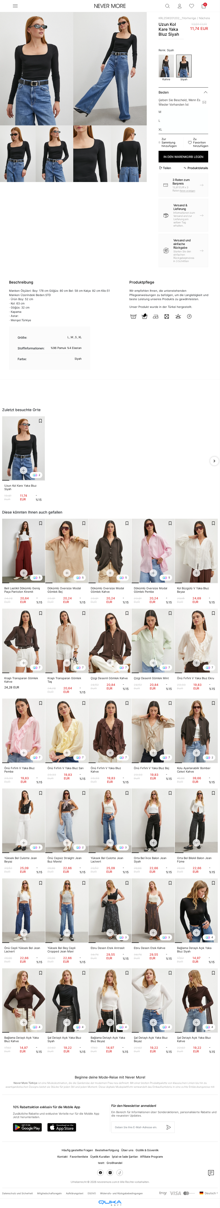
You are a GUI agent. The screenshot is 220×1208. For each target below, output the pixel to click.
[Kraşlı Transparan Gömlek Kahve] (23, 641)
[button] (203, 6)
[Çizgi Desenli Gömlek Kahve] (110, 641)
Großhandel (114, 1163)
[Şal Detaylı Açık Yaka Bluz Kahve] (196, 1000)
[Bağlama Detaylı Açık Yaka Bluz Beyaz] (110, 1000)
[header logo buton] (110, 6)
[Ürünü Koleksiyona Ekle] (40, 420)
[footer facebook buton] (100, 1172)
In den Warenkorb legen (183, 157)
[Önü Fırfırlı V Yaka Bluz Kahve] (110, 731)
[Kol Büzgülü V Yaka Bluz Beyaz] (196, 551)
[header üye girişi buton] (179, 6)
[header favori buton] (191, 6)
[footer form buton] (168, 1127)
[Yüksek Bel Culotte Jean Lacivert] (110, 820)
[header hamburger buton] (15, 6)
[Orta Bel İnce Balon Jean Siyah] (153, 820)
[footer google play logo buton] (27, 1127)
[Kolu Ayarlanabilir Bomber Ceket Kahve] (196, 731)
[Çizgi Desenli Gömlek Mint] (153, 641)
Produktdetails (198, 168)
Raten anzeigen (187, 190)
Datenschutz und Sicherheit (17, 1193)
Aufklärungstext (74, 1193)
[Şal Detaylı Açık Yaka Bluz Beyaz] (153, 1000)
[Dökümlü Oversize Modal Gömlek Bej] (66, 551)
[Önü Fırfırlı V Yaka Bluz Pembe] (23, 731)
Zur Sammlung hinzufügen (169, 142)
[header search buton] (167, 6)
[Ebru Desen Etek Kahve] (153, 910)
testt (101, 1163)
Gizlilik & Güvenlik (147, 1150)
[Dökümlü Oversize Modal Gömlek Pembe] (153, 551)
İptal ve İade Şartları (125, 1156)
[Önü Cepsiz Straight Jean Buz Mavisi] (66, 820)
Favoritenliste (79, 1156)
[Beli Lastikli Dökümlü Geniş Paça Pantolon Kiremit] (23, 551)
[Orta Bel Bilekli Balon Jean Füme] (196, 820)
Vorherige (189, 18)
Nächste (204, 18)
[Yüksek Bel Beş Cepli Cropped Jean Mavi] (66, 910)
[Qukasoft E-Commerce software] (110, 1203)
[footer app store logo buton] (61, 1127)
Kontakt (62, 1156)
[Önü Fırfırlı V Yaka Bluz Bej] (153, 731)
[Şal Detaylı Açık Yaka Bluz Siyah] (66, 1000)
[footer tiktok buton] (119, 1172)
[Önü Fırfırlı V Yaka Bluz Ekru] (196, 641)
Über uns (127, 1150)
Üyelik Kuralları (100, 1156)
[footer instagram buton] (110, 1172)
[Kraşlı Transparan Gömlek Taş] (66, 641)
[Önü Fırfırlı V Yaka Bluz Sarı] (66, 731)
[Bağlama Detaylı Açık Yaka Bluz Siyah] (196, 910)
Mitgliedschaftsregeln (49, 1193)
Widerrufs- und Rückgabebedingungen (121, 1193)
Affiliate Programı (151, 1156)
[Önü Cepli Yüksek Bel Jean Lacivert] (23, 910)
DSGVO (92, 1193)
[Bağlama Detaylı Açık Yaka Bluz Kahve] (23, 1000)
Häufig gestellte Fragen (77, 1150)
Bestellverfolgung (107, 1150)
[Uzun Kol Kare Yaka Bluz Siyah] (23, 448)
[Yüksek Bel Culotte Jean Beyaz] (23, 820)
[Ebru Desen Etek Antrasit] (110, 910)
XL (160, 129)
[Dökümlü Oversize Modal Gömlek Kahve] (110, 551)
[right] (214, 461)
